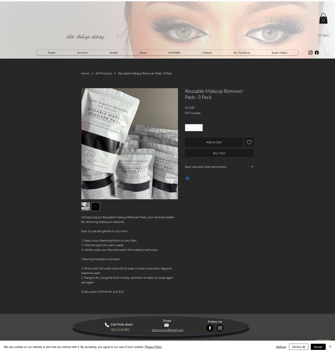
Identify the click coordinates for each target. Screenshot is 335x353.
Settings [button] (281, 347)
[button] (323, 18)
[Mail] (166, 325)
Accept (318, 347)
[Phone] (107, 325)
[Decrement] (188, 127)
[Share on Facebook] (187, 178)
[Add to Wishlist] (249, 142)
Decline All (298, 347)
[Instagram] (310, 52)
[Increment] (199, 127)
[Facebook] (316, 52)
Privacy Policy (153, 347)
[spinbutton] (193, 127)
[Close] (330, 347)
